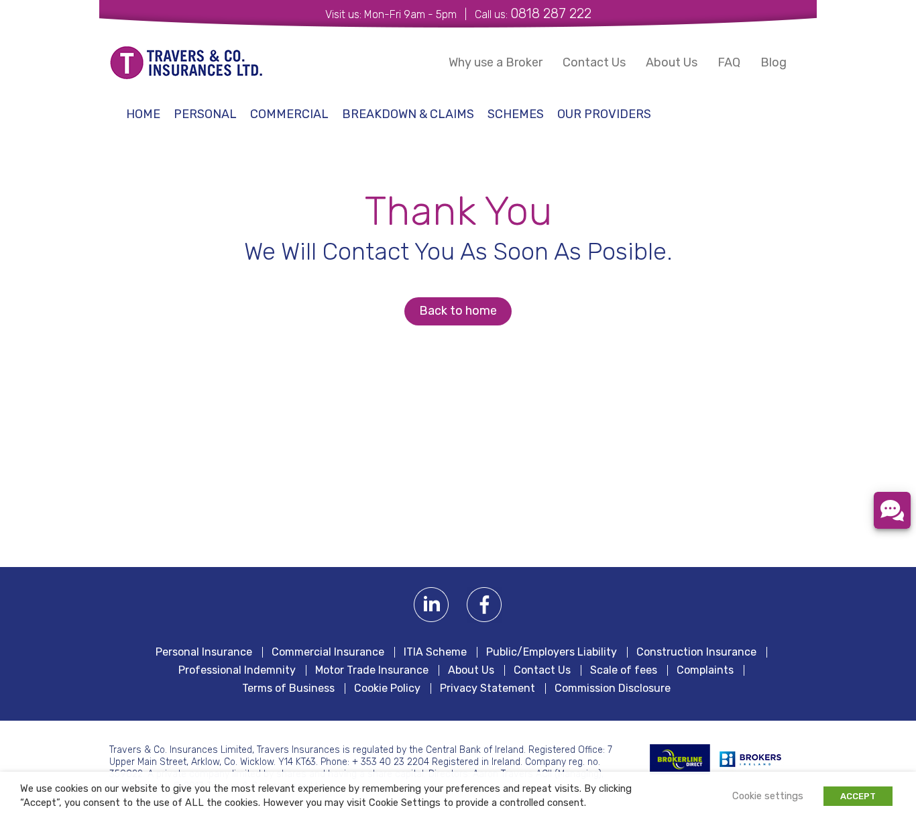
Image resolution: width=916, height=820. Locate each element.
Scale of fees (623, 670)
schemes (516, 114)
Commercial (289, 114)
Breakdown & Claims (408, 114)
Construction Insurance (696, 652)
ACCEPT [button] (858, 796)
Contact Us (594, 62)
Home (143, 114)
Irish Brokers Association (757, 759)
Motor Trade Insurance (371, 670)
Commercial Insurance (328, 652)
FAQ (729, 62)
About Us (671, 62)
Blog (773, 62)
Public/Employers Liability (551, 652)
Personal (205, 114)
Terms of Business (288, 688)
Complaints (705, 670)
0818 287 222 (550, 13)
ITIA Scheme (435, 652)
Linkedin (431, 605)
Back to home (458, 310)
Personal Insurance (204, 652)
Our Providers (604, 114)
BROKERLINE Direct (680, 759)
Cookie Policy (387, 688)
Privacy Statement (487, 688)
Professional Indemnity (237, 670)
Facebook (484, 605)
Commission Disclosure (613, 688)
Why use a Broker (495, 62)
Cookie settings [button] (767, 796)
